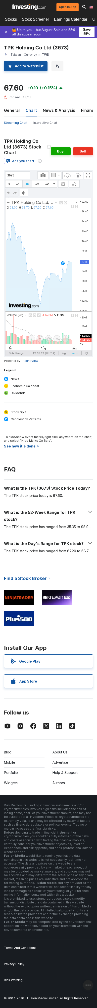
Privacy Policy (14, 964)
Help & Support (65, 772)
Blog (7, 752)
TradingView (29, 361)
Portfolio (11, 772)
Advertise (60, 762)
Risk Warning (13, 980)
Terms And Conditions (20, 948)
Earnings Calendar (70, 19)
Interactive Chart (45, 123)
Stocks (11, 19)
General (12, 110)
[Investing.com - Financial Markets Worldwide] (29, 7)
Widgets (11, 783)
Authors (58, 783)
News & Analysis (59, 110)
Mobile (9, 762)
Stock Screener (35, 19)
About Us (59, 752)
